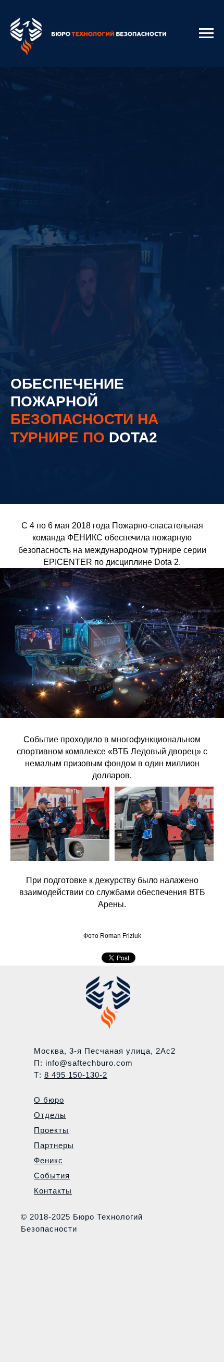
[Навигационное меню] (206, 33)
